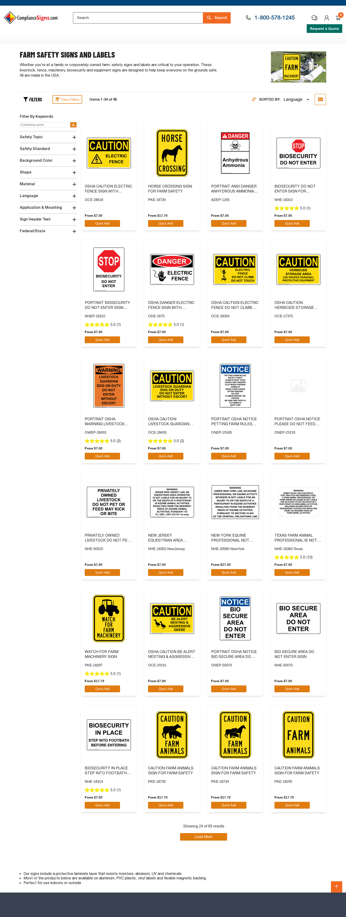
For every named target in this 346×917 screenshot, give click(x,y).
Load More (204, 837)
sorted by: (269, 99)
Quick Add (102, 223)
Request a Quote (324, 29)
